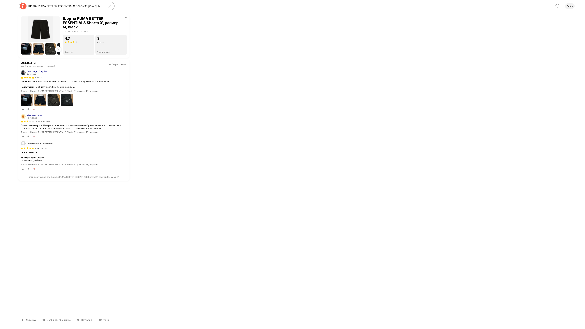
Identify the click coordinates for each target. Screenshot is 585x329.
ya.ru (106, 319)
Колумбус (31, 319)
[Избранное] (557, 6)
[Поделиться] (126, 17)
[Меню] (579, 6)
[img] (27, 77)
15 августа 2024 (42, 121)
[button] (26, 49)
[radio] (23, 109)
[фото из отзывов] (27, 100)
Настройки (87, 319)
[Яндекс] (23, 6)
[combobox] (66, 6)
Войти (570, 6)
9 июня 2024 (41, 77)
